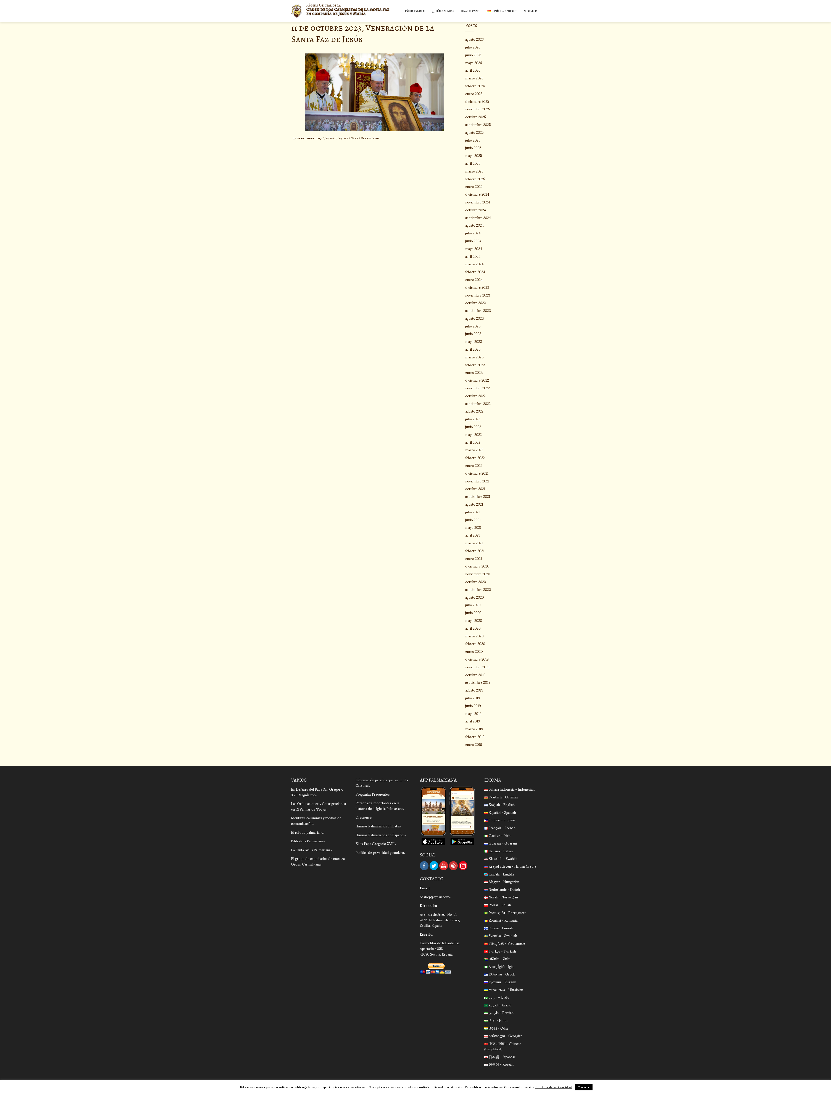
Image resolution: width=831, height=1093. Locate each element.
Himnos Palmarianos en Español (380, 835)
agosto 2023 (474, 318)
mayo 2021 (473, 527)
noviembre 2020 (477, 574)
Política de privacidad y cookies (380, 852)
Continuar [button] (584, 1087)
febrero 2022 (475, 457)
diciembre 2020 (477, 566)
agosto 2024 (474, 225)
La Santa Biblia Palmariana (310, 850)
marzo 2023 (474, 357)
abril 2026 (472, 70)
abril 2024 (473, 256)
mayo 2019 (473, 713)
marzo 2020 (474, 636)
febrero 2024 (475, 271)
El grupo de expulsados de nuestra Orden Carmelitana (318, 861)
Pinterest (453, 865)
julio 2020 (473, 605)
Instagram (463, 865)
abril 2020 (473, 628)
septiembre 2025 (478, 124)
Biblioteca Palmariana (307, 841)
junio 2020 (473, 612)
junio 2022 (473, 426)
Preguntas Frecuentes (372, 794)
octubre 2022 (475, 395)
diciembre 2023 (477, 287)
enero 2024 (474, 279)
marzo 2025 (474, 171)
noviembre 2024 (477, 202)
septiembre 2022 (478, 403)
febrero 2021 (474, 550)
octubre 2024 (475, 210)
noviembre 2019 (477, 667)
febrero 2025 (475, 179)
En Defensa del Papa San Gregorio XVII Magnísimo (317, 792)
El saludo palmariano (307, 832)
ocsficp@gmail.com (434, 896)
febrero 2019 (475, 736)
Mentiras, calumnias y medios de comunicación (316, 820)
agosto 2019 (474, 690)
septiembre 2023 (478, 310)
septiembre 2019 (477, 682)
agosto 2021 (474, 504)
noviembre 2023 (477, 295)
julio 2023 (473, 326)
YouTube (443, 865)
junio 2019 (473, 705)
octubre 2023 (475, 302)
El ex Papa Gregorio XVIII (375, 843)
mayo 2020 (473, 620)
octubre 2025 (475, 116)
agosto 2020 (474, 597)
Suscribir (530, 11)
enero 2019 (473, 744)
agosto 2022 (474, 411)
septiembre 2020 (478, 589)
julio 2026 (472, 47)
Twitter (434, 865)
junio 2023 (473, 333)
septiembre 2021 (477, 496)
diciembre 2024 (477, 194)
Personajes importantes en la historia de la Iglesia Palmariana (379, 805)
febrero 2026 (475, 86)
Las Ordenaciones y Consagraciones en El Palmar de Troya (318, 806)
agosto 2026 (474, 39)
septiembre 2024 (478, 217)
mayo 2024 (473, 248)
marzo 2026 (474, 78)
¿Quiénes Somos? (443, 11)
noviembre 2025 (477, 109)
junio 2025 (473, 147)
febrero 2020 (475, 643)
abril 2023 (473, 349)
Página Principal (415, 11)
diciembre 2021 (476, 473)
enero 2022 (473, 465)
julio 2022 (472, 419)
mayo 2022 (473, 434)
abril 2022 (472, 442)
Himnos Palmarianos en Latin (378, 826)
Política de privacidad (553, 1086)
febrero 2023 (475, 364)
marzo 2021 (474, 543)
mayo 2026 (473, 62)
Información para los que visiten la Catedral (382, 782)
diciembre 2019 (477, 659)
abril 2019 (472, 721)
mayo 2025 (473, 155)
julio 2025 (472, 140)
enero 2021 (473, 558)
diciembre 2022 (477, 380)
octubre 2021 (475, 488)
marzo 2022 (474, 450)
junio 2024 (473, 240)
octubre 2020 (475, 581)
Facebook (424, 865)
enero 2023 (474, 372)
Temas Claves (469, 11)
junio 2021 (473, 519)
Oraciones (363, 817)
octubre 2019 (475, 674)
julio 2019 (472, 698)
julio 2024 (473, 233)
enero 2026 (474, 93)
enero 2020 (474, 651)
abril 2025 (472, 163)
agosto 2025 (474, 132)
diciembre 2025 (477, 101)
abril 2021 (472, 535)
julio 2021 (472, 512)
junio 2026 (473, 55)
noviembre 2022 (477, 388)
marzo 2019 (474, 729)
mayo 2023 (473, 341)
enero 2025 (474, 186)
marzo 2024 (474, 264)
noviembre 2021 (477, 481)
